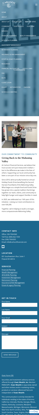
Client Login (6, 83)
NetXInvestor (15, 87)
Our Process (19, 26)
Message (13, 334)
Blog (4, 78)
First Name (6, 301)
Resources (6, 64)
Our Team (30, 26)
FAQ (3, 73)
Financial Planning (9, 36)
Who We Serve (30, 22)
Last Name (6, 310)
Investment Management (11, 45)
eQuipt (4, 87)
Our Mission (17, 22)
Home (4, 12)
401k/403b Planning (9, 40)
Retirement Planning (10, 50)
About (4, 17)
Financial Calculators (10, 68)
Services (5, 31)
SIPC (8, 385)
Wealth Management (28, 36)
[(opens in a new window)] (3, 247)
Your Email (14, 318)
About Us (5, 22)
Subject (12, 326)
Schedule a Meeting (9, 92)
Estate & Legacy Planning (12, 59)
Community (6, 26)
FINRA (4, 385)
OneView (27, 87)
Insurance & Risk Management (13, 54)
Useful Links (27, 68)
